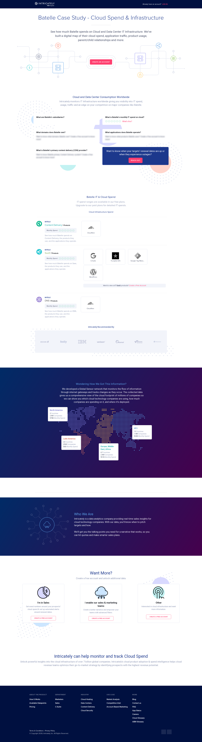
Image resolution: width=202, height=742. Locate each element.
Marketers (59, 699)
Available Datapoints (37, 703)
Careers (135, 714)
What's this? (127, 121)
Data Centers (86, 703)
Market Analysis (113, 699)
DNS (47, 301)
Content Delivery (54, 225)
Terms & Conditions (36, 731)
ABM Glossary (138, 722)
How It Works (34, 699)
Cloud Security (87, 710)
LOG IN (165, 4)
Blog (134, 699)
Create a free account (43, 618)
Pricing (32, 707)
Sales (57, 703)
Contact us (136, 703)
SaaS (48, 253)
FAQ (134, 707)
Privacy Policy (50, 731)
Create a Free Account (137, 285)
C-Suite (58, 707)
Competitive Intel (114, 703)
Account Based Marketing (117, 707)
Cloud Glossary (138, 718)
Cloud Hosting (87, 699)
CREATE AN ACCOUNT (101, 62)
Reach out (135, 160)
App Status (136, 710)
